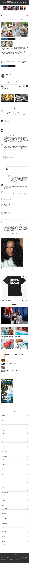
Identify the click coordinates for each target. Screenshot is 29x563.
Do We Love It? (15, 459)
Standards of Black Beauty (15, 523)
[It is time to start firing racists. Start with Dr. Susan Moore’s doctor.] (21, 331)
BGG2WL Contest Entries (15, 516)
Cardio (15, 438)
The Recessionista (15, 536)
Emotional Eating (15, 461)
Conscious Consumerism (15, 451)
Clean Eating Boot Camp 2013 (15, 449)
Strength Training (15, 467)
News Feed (15, 505)
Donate (15, 2)
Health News (15, 490)
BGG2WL (15, 425)
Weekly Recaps (15, 503)
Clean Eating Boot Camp (15, 448)
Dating (26, 557)
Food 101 (15, 482)
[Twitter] (13, 554)
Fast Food (15, 474)
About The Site (15, 415)
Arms (15, 433)
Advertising (8, 2)
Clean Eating (11, 557)
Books (15, 428)
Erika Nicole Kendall (9, 74)
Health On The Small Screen (15, 492)
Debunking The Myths (15, 456)
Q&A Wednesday (15, 510)
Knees (15, 418)
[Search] (27, 16)
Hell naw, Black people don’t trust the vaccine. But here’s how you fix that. (21, 349)
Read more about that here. (19, 270)
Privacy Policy (24, 2)
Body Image (15, 423)
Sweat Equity (15, 526)
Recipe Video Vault (15, 518)
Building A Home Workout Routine (15, 430)
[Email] (17, 554)
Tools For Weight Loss (15, 539)
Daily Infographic (15, 454)
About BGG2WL (5, 2)
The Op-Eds (15, 534)
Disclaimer (12, 2)
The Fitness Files (15, 533)
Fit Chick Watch (15, 477)
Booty (15, 436)
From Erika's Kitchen (15, 485)
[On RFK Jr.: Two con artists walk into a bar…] (14, 315)
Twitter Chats (15, 541)
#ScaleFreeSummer (15, 446)
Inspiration (15, 497)
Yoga (15, 441)
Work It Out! (15, 549)
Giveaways (15, 487)
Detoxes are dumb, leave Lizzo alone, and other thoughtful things (7, 349)
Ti (6, 156)
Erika (5, 129)
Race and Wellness (15, 513)
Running (15, 466)
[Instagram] (15, 554)
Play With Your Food (15, 508)
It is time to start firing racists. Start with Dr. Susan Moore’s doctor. (21, 336)
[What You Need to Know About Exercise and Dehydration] (21, 98)
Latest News (15, 500)
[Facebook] (11, 554)
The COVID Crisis (15, 531)
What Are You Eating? (15, 547)
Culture (15, 557)
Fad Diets (15, 469)
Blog (14, 558)
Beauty (15, 420)
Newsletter (18, 2)
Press (21, 2)
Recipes (15, 515)
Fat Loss (15, 464)
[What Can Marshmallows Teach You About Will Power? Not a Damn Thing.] (7, 98)
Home (2, 557)
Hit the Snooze (15, 495)
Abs (15, 431)
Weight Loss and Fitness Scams (15, 546)
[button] (12, 1)
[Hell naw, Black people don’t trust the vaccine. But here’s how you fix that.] (21, 343)
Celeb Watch (15, 443)
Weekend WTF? (15, 544)
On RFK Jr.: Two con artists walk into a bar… (8, 325)
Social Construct (15, 521)
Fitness (23, 557)
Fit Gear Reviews (15, 479)
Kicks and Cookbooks (15, 472)
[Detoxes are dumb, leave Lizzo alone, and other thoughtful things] (7, 343)
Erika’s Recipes (19, 557)
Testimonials (15, 528)
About (5, 557)
